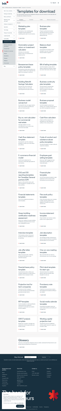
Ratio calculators (21, 377)
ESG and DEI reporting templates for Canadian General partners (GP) (26, 176)
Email (33, 371)
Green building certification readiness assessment (26, 215)
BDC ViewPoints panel (22, 385)
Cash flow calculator (48, 117)
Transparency (46, 406)
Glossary (23, 340)
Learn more (21, 38)
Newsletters (6, 55)
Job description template (46, 234)
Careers (19, 383)
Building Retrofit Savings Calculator (25, 83)
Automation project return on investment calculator (26, 47)
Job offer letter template (24, 251)
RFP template (23, 301)
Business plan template (45, 27)
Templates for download (8, 51)
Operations (6, 26)
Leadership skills (7, 35)
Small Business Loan (21, 371)
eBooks (5, 53)
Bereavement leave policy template (25, 65)
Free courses (6, 63)
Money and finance (7, 16)
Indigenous (4, 374)
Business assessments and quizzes (8, 45)
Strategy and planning (8, 13)
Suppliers (4, 385)
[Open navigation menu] (58, 3)
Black (3, 372)
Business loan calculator (22, 375)
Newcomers (5, 380)
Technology (6, 29)
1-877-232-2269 (35, 373)
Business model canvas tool (24, 101)
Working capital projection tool (46, 320)
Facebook (49, 373)
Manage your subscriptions (20, 381)
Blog (4, 66)
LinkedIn (49, 371)
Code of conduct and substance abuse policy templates (48, 139)
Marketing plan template (24, 27)
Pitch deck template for (47, 268)
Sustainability (6, 38)
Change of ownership (8, 32)
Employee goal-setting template (46, 156)
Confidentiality (35, 406)
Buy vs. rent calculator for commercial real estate (26, 119)
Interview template (25, 233)
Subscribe (44, 357)
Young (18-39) (5, 378)
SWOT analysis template (24, 320)
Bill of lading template (48, 64)
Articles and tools (8, 7)
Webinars (6, 60)
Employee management (8, 24)
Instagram (49, 375)
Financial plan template (45, 173)
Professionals (5, 383)
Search (54, 2)
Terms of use (28, 406)
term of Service (32, 409)
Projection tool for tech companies (25, 285)
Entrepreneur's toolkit (17, 7)
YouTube (48, 377)
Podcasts (5, 58)
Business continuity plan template (47, 83)
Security (40, 406)
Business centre (35, 375)
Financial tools (6, 48)
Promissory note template (46, 285)
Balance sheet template (45, 46)
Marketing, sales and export (7, 20)
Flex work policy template (46, 195)
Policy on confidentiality (19, 403)
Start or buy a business (8, 10)
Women (4, 376)
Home (3, 7)
